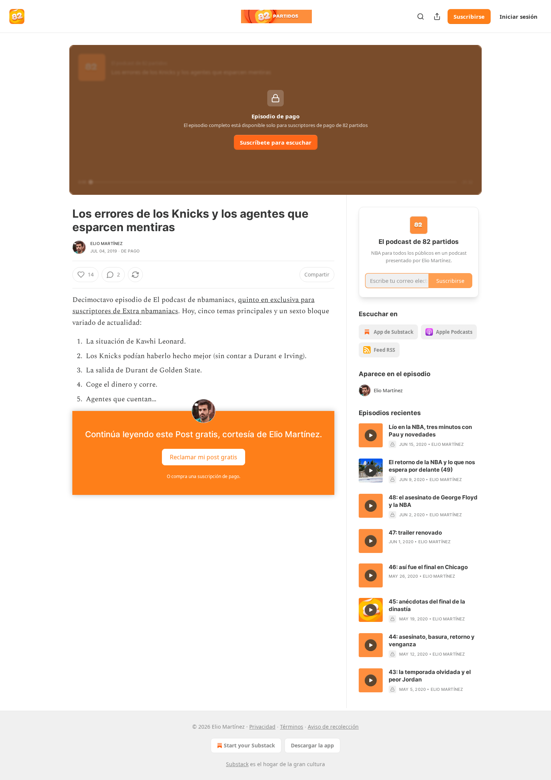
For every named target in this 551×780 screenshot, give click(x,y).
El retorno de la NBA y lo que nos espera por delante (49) (432, 466)
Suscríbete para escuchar (275, 142)
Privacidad (262, 726)
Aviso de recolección (333, 726)
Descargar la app (312, 745)
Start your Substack (249, 745)
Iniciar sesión (519, 16)
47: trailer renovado (415, 532)
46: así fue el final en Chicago (428, 567)
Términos (291, 726)
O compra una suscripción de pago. (203, 476)
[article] (419, 435)
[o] (371, 435)
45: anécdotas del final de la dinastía (427, 605)
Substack (237, 764)
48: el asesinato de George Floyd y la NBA (433, 501)
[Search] (420, 16)
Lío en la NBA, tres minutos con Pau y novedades (430, 430)
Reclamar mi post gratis (203, 457)
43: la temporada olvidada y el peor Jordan (430, 675)
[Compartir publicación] (437, 16)
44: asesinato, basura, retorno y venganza (432, 640)
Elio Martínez (106, 243)
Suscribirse (469, 16)
